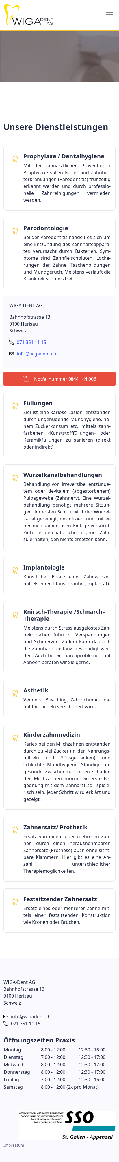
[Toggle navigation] (110, 14)
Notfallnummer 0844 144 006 (64, 379)
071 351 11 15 (31, 342)
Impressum (13, 1145)
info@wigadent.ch (36, 354)
